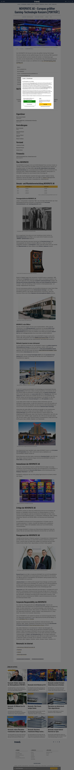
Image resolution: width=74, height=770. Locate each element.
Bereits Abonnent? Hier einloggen (45, 106)
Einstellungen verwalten (29, 104)
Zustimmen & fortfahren (29, 101)
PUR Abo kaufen (45, 104)
